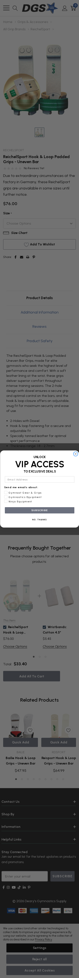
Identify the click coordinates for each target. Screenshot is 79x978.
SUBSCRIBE (39, 510)
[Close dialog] (76, 454)
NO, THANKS (39, 520)
